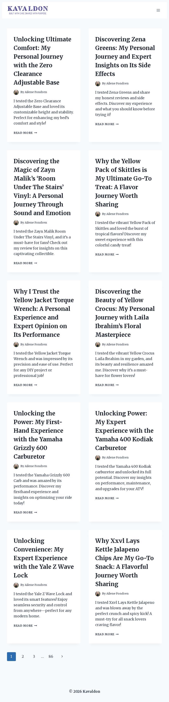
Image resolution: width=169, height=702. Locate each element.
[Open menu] (158, 10)
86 (51, 656)
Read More (25, 133)
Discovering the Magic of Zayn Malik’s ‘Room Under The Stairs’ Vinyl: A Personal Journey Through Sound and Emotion (42, 187)
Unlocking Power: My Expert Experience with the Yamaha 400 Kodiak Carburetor (124, 431)
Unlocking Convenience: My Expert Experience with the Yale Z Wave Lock (44, 558)
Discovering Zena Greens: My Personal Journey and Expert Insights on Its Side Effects (125, 57)
